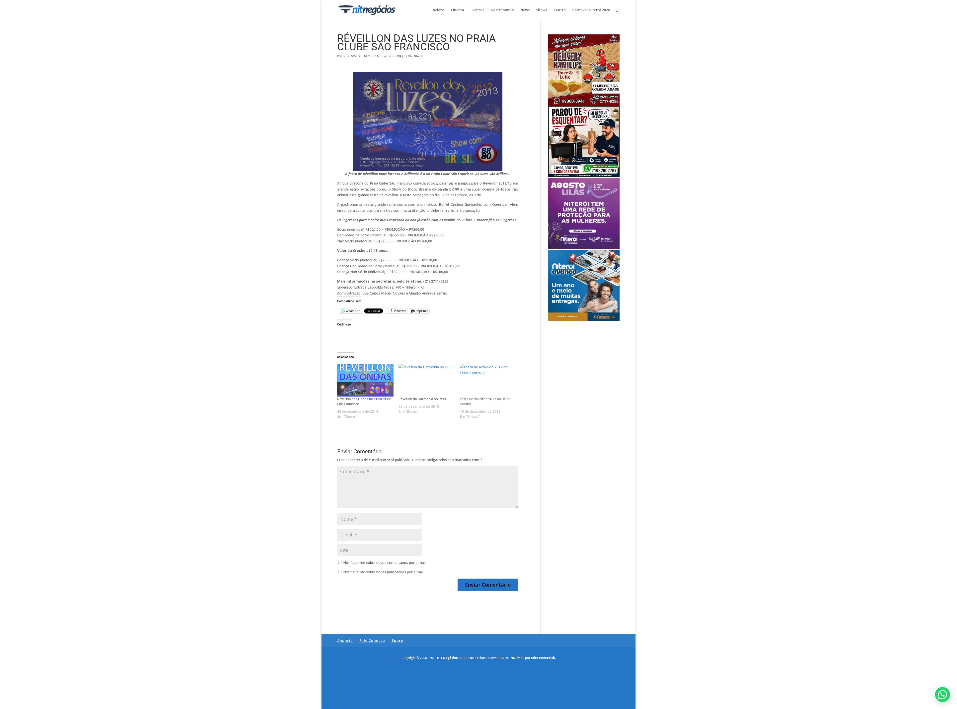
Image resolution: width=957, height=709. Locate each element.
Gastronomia (502, 10)
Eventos (477, 10)
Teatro (560, 10)
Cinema (457, 10)
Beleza (438, 10)
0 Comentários (414, 56)
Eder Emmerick (543, 658)
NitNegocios (352, 56)
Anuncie (345, 640)
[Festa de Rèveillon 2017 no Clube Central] (488, 380)
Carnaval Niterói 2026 (591, 10)
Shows (541, 10)
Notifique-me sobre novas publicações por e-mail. (383, 572)
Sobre (397, 640)
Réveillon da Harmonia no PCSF (423, 399)
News (525, 10)
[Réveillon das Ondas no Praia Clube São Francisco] (365, 380)
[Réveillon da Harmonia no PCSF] (427, 380)
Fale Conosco (372, 640)
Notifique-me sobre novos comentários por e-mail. (384, 562)
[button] (942, 694)
